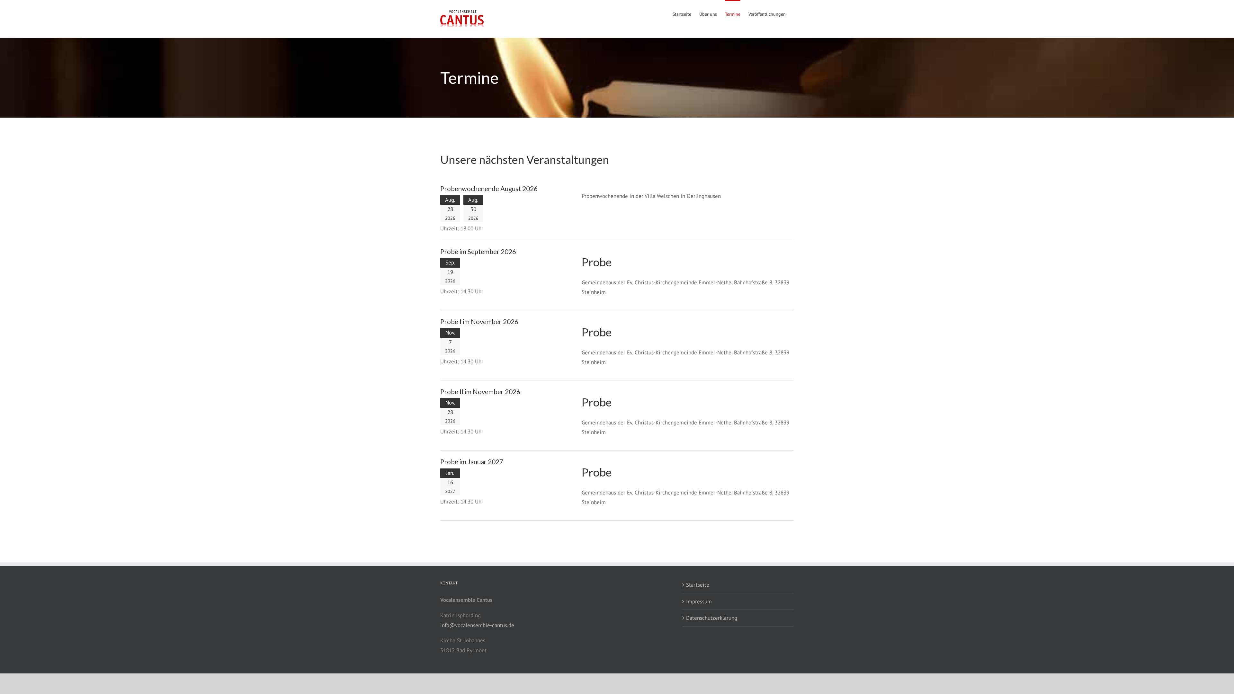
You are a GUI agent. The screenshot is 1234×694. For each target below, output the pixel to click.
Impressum (699, 601)
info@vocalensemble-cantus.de (477, 625)
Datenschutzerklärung (711, 617)
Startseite (697, 584)
